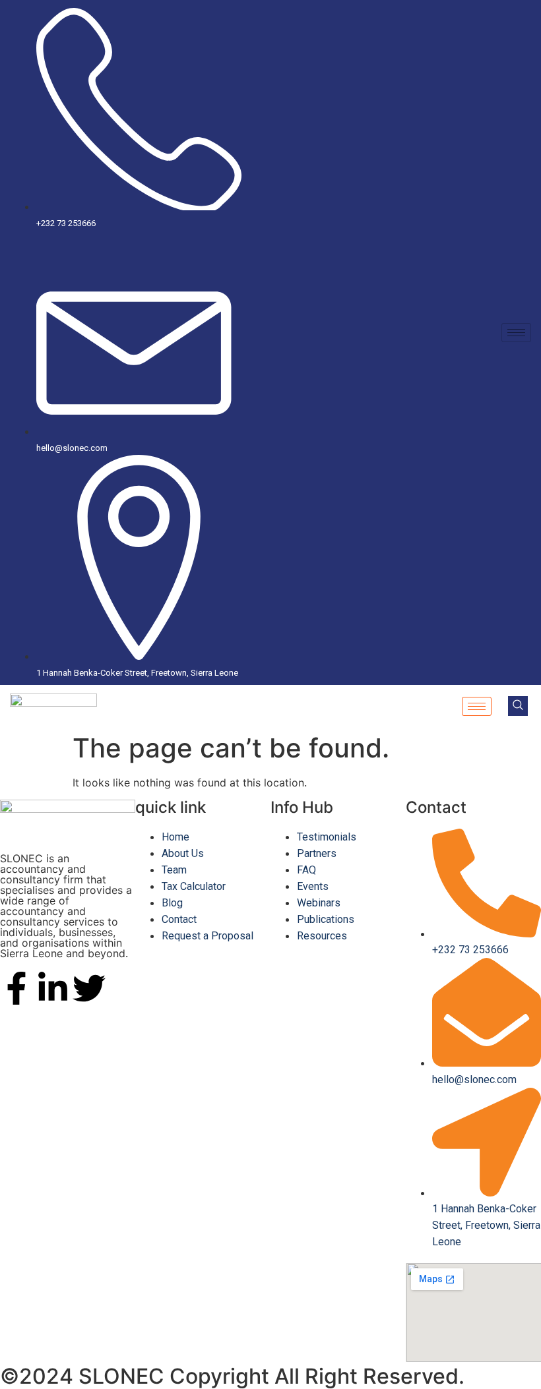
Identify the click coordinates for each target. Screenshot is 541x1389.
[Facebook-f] (16, 988)
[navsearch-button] (518, 706)
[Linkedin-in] (52, 988)
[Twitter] (89, 988)
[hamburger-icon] (516, 332)
